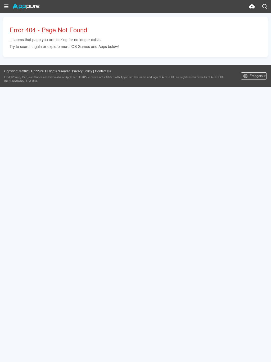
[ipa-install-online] (252, 6)
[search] (264, 6)
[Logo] (26, 6)
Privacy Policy (82, 71)
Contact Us (103, 71)
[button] (6, 6)
